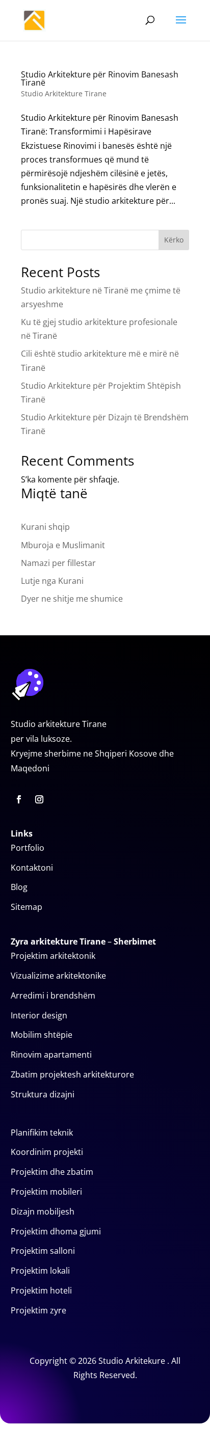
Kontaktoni (32, 867)
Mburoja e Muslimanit (63, 545)
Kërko (173, 240)
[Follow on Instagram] (39, 799)
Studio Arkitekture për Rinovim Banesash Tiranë (99, 78)
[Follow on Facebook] (19, 799)
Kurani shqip (45, 526)
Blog (19, 887)
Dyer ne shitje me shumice (72, 598)
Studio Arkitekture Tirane (64, 93)
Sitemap (26, 906)
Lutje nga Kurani (52, 580)
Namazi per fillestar (58, 563)
